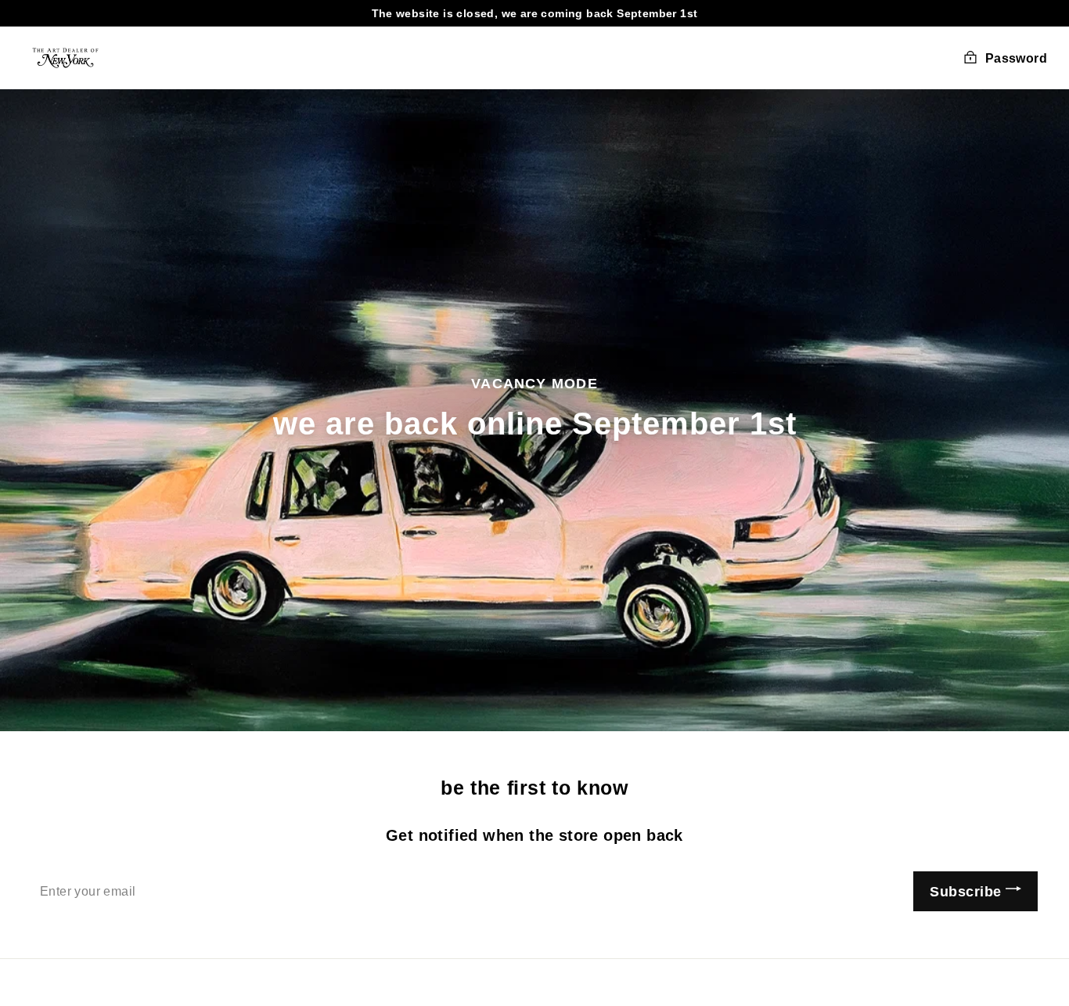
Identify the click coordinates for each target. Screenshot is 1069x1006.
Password (1016, 58)
